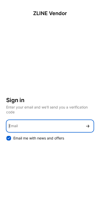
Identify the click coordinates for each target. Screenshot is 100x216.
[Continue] (87, 126)
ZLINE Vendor (50, 13)
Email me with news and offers (38, 138)
